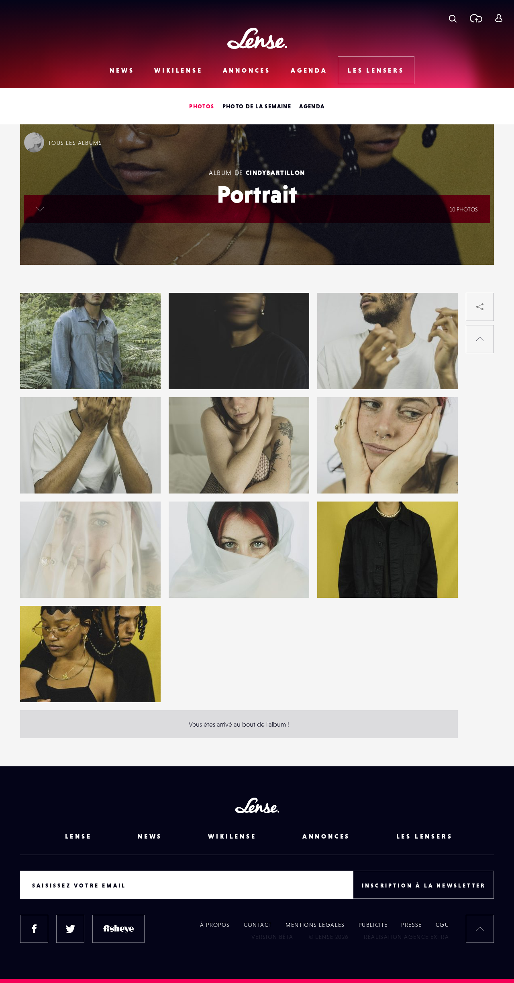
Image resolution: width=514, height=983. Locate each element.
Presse (411, 925)
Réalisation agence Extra (406, 937)
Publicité (373, 925)
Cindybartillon (275, 172)
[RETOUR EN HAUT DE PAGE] (480, 339)
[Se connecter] (498, 18)
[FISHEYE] (118, 929)
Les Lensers (376, 70)
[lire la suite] (40, 209)
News (122, 70)
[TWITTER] (70, 929)
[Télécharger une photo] (475, 18)
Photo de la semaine (257, 106)
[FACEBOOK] (34, 929)
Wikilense (178, 70)
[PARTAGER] (480, 307)
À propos (215, 925)
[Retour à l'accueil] (257, 38)
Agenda (309, 70)
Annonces (247, 70)
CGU (442, 925)
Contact (258, 925)
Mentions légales (315, 925)
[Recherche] (452, 18)
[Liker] (142, 315)
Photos (201, 106)
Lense (78, 836)
